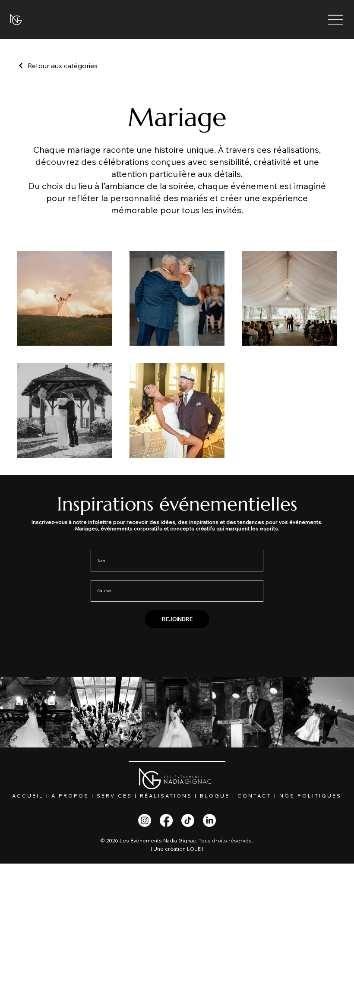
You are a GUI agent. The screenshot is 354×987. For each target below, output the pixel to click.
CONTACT (254, 795)
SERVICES (114, 795)
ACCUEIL (28, 795)
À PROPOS (70, 795)
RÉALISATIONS (166, 795)
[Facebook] (166, 820)
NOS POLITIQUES (310, 795)
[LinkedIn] (209, 820)
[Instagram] (144, 820)
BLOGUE (215, 795)
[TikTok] (187, 820)
